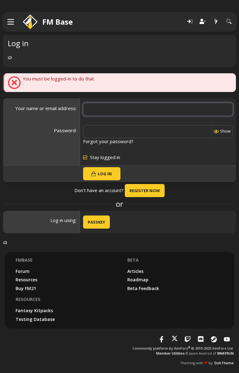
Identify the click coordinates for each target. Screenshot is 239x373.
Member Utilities (170, 353)
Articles (135, 271)
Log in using (63, 220)
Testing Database (35, 319)
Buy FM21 (26, 288)
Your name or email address (45, 108)
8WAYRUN (225, 353)
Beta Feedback (143, 288)
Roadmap (137, 280)
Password (65, 130)
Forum (23, 271)
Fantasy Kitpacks (34, 310)
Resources (26, 280)
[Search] (229, 22)
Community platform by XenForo (183, 348)
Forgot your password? (108, 141)
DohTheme (224, 363)
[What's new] (216, 22)
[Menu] (11, 22)
